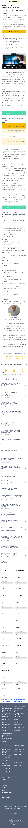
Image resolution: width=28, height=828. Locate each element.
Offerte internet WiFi (6, 718)
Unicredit (3, 681)
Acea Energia (19, 566)
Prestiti (17, 652)
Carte (3, 780)
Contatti (15, 813)
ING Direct (4, 631)
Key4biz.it (11, 337)
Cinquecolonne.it (20, 337)
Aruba (17, 574)
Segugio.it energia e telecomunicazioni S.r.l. (14, 819)
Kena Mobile (19, 634)
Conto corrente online (19, 764)
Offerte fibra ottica (6, 710)
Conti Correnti (4, 591)
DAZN (16, 10)
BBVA (17, 581)
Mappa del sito (6, 795)
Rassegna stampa (9, 808)
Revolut (3, 659)
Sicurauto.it (12, 335)
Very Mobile (18, 681)
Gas (2, 616)
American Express (20, 570)
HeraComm (18, 616)
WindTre (3, 695)
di (22, 10)
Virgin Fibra (4, 684)
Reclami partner (15, 811)
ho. (2, 620)
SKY (17, 663)
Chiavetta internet (18, 730)
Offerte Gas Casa (5, 751)
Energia (17, 606)
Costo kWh (4, 762)
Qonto (17, 656)
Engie (3, 609)
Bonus (17, 584)
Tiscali (3, 674)
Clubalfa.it (6, 337)
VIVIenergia (18, 684)
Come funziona (6, 797)
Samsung (4, 663)
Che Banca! (18, 588)
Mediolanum (18, 638)
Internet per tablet (18, 729)
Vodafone (4, 688)
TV (16, 677)
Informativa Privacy (9, 810)
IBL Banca (4, 624)
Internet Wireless (5, 634)
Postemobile (19, 649)
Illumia (17, 627)
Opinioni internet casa (6, 738)
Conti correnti (19, 760)
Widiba (17, 691)
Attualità (18, 577)
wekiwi (3, 691)
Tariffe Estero (17, 716)
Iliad (17, 624)
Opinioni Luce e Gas (6, 755)
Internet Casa (19, 631)
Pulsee (3, 656)
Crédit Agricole (19, 595)
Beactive (3, 584)
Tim (17, 670)
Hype (17, 620)
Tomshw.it (22, 335)
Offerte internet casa (6, 708)
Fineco (17, 613)
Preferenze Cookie (7, 811)
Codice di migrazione (6, 732)
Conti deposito (19, 591)
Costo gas (4, 763)
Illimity (3, 627)
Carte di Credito (5, 588)
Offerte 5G (17, 714)
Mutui (3, 641)
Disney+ (17, 599)
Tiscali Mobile (19, 674)
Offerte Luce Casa (6, 749)
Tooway (3, 677)
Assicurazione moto (19, 749)
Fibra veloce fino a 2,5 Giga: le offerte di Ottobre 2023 (8, 356)
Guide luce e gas (5, 757)
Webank (18, 688)
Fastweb (3, 613)
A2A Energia (4, 566)
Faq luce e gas (5, 759)
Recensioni (13, 806)
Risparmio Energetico (20, 659)
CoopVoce (4, 595)
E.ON (3, 602)
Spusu (17, 666)
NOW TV (18, 641)
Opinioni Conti (17, 765)
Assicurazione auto (19, 748)
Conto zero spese (18, 762)
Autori (9, 806)
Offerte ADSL (4, 722)
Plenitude (4, 649)
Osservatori (18, 645)
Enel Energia (4, 606)
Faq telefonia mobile (19, 727)
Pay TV (3, 788)
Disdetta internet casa (6, 733)
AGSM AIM (4, 570)
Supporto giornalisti (21, 806)
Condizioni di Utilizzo (18, 808)
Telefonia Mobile (5, 670)
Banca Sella (4, 581)
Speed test (4, 730)
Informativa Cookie (18, 810)
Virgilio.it (17, 335)
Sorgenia (4, 666)
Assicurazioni (4, 577)
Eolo (17, 609)
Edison (17, 602)
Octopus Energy (5, 645)
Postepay (4, 652)
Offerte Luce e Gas (6, 748)
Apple (3, 574)
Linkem (3, 638)
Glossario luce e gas (6, 760)
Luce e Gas (4, 745)
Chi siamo (5, 806)
